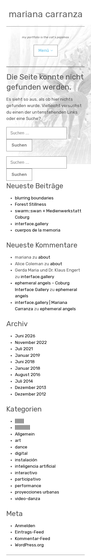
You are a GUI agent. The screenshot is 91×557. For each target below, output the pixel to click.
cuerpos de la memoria (37, 230)
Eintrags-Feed (29, 531)
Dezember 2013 (30, 387)
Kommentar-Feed (32, 538)
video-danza (27, 498)
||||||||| (19, 421)
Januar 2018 (27, 368)
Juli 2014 (24, 381)
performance (28, 485)
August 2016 (27, 374)
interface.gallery (31, 223)
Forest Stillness (30, 204)
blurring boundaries (34, 197)
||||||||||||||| (22, 427)
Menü (43, 50)
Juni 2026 (25, 335)
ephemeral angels (58, 308)
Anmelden (25, 525)
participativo (28, 479)
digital (21, 453)
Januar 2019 (27, 355)
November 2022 (31, 342)
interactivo (26, 472)
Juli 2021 (24, 348)
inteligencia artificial (35, 466)
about (44, 257)
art (18, 440)
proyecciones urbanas (37, 491)
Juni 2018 (25, 361)
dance (21, 446)
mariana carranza (46, 14)
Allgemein (25, 434)
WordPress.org (29, 544)
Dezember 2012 (30, 394)
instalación (26, 459)
